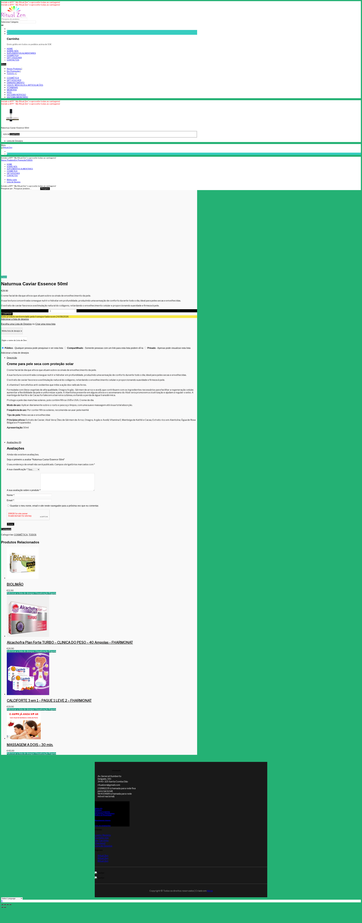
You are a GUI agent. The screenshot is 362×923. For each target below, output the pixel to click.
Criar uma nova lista (45, 324)
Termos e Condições (102, 812)
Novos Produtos (14, 69)
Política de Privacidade (103, 815)
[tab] (102, 397)
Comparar (6, 529)
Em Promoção (14, 71)
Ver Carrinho (102, 840)
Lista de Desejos (103, 846)
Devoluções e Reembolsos (105, 813)
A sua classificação (17, 469)
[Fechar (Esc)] (2, 904)
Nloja (210, 891)
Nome (10, 495)
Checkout (100, 843)
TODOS (12, 73)
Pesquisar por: (7, 189)
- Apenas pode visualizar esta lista (168, 348)
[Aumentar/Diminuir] (10, 904)
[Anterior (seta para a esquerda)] (2, 907)
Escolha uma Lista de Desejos (16, 324)
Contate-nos (102, 838)
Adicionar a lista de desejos (15, 319)
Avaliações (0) (14, 442)
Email (10, 500)
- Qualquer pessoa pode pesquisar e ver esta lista (34, 348)
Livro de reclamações (103, 825)
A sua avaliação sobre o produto (23, 490)
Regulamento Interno (103, 820)
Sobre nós (98, 808)
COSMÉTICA (21, 534)
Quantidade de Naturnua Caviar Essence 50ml (24, 311)
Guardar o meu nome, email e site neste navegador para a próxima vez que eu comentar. (54, 506)
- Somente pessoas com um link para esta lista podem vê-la (105, 348)
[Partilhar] (5, 904)
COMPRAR (7, 314)
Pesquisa (45, 189)
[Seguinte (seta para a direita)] (5, 907)
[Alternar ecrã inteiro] (8, 904)
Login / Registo (103, 835)
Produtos (98, 810)
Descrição (12, 358)
